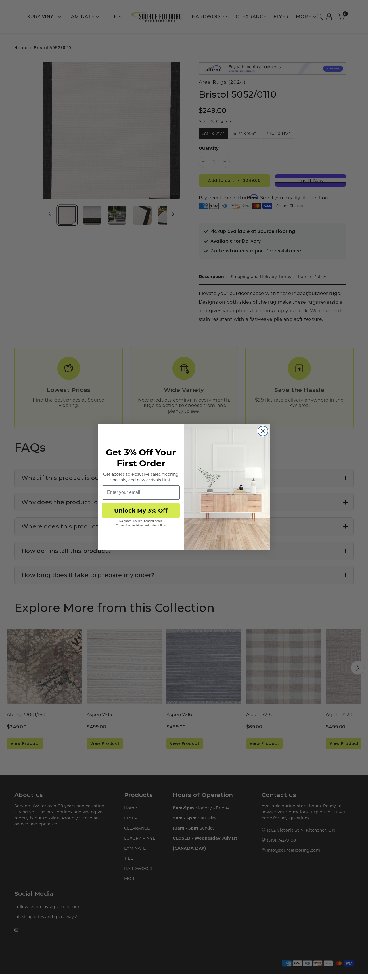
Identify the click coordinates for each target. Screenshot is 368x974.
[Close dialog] (263, 431)
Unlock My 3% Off (141, 510)
